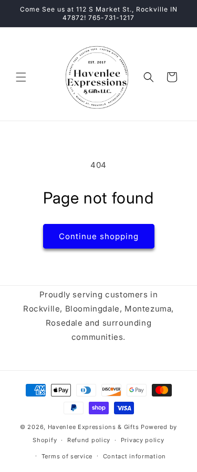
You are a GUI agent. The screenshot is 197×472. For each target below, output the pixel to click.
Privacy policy (142, 440)
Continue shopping (99, 236)
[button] (21, 77)
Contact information (134, 456)
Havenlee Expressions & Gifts (93, 427)
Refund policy (88, 440)
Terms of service (67, 456)
